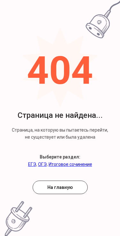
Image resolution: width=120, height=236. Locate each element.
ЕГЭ (32, 164)
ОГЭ (42, 164)
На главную (60, 187)
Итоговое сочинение (70, 164)
